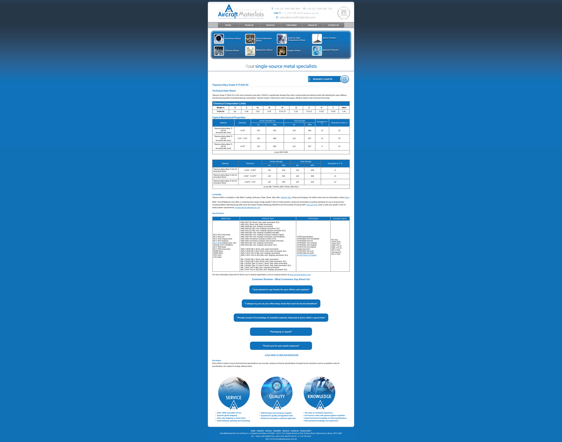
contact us (295, 431)
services (268, 431)
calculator (277, 431)
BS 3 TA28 (217, 243)
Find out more (311, 205)
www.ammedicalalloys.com (300, 275)
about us (285, 431)
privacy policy (305, 431)
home (253, 431)
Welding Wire (286, 197)
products (260, 431)
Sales (347, 197)
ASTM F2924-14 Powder (307, 255)
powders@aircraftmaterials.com (247, 208)
